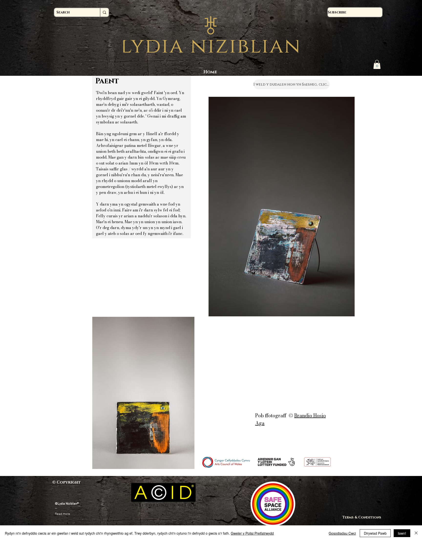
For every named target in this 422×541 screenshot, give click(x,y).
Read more (62, 514)
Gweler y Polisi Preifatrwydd (252, 533)
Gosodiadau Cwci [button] (342, 533)
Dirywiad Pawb (375, 533)
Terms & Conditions (364, 517)
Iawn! (402, 533)
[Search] (104, 12)
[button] (377, 64)
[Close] (416, 533)
